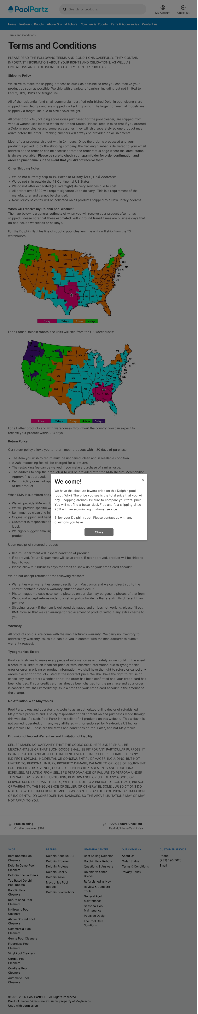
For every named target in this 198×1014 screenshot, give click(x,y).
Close (99, 532)
